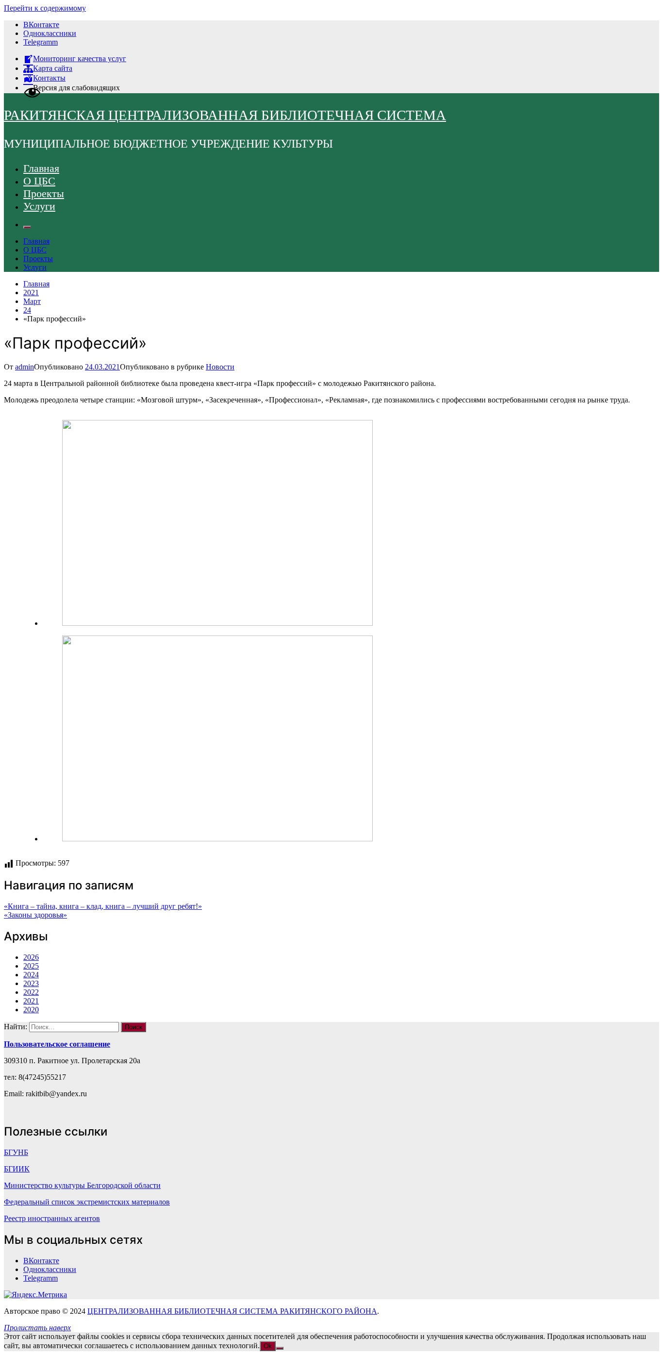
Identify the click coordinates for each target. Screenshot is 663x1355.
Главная (41, 168)
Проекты (43, 193)
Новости (220, 367)
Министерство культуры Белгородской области (82, 1185)
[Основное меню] (27, 227)
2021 (31, 1001)
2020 (31, 1009)
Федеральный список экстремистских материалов (87, 1202)
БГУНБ (16, 1152)
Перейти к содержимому (45, 8)
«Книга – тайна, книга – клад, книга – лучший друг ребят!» (103, 906)
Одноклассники (49, 33)
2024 (31, 974)
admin (24, 367)
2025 (31, 966)
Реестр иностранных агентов (52, 1218)
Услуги (39, 206)
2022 (31, 992)
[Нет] (279, 1348)
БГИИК (17, 1169)
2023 (31, 983)
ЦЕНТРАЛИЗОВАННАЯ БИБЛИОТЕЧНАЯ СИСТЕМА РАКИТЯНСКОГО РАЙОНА (232, 1311)
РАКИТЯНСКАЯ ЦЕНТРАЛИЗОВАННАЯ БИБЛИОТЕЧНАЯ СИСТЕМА (225, 115)
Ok (268, 1346)
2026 (31, 957)
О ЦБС (39, 181)
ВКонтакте (41, 24)
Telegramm (40, 42)
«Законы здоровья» (35, 915)
